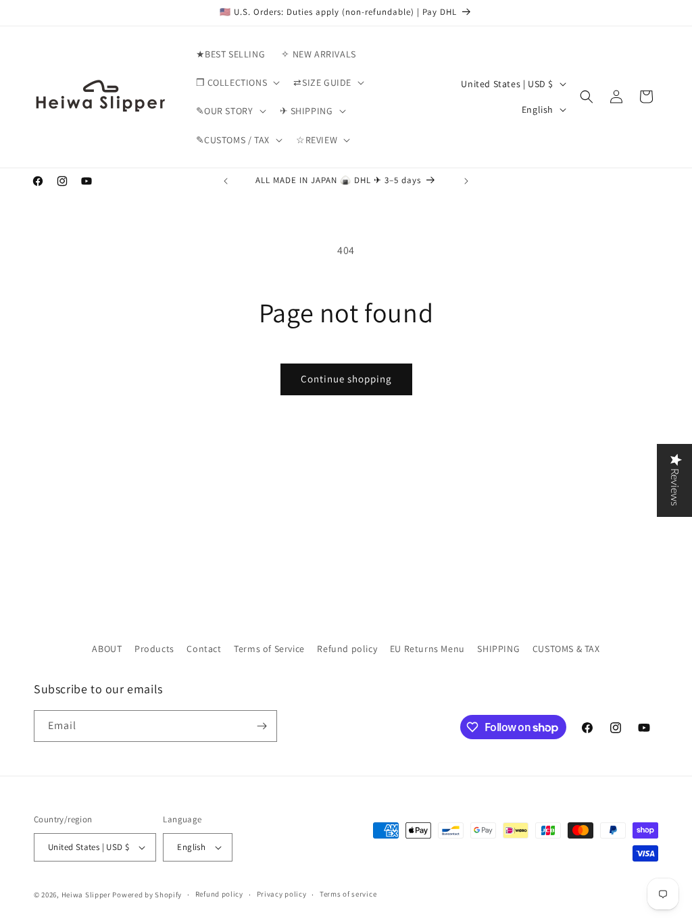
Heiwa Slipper (86, 894)
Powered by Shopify (147, 894)
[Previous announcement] (226, 181)
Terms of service (348, 894)
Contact (204, 649)
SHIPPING (498, 649)
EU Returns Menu (427, 649)
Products (154, 649)
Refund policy (347, 649)
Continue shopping (346, 378)
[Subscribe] (261, 726)
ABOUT (107, 649)
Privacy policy (282, 894)
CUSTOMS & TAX (566, 649)
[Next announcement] (466, 181)
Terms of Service (269, 649)
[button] (237, 82)
